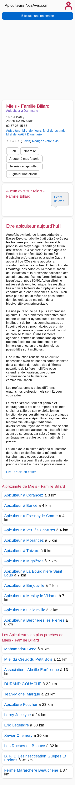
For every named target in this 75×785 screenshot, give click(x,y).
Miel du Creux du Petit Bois (28, 659)
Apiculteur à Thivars (21, 551)
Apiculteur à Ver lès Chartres (29, 530)
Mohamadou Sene (20, 649)
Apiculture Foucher (21, 704)
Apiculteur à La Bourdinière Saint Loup (33, 573)
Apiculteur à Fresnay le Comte (31, 516)
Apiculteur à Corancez (23, 495)
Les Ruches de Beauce (24, 746)
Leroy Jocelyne (17, 715)
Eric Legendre (16, 725)
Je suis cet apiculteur (24, 166)
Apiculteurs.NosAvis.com (26, 5)
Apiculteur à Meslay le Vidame (31, 596)
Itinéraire (29, 151)
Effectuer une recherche (37, 15)
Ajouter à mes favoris (24, 158)
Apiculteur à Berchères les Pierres (34, 620)
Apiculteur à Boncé (21, 505)
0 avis (26, 141)
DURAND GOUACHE (22, 684)
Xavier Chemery (18, 735)
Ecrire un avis (59, 199)
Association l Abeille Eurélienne (31, 670)
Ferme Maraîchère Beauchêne (31, 770)
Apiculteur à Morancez (24, 540)
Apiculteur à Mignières (23, 561)
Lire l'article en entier (21, 472)
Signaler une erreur (23, 174)
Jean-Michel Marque (22, 694)
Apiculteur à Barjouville (24, 585)
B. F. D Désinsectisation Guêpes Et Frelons (35, 758)
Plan (12, 151)
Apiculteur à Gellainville (24, 610)
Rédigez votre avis (45, 141)
